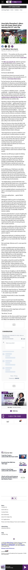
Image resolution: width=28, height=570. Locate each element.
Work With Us (4, 509)
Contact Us (4, 507)
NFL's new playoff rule (9, 61)
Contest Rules (4, 512)
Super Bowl (23, 57)
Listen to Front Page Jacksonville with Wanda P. (9, 470)
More (21, 9)
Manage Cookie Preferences (7, 548)
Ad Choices (12, 545)
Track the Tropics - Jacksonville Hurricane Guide (9, 456)
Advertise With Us (5, 528)
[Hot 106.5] (14, 2)
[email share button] (9, 46)
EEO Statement (5, 514)
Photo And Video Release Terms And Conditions (13, 521)
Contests (17, 9)
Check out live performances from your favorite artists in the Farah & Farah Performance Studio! (9, 478)
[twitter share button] (6, 46)
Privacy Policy (12, 544)
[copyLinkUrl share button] (12, 46)
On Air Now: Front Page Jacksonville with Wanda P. (14, 402)
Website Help (4, 534)
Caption (23, 41)
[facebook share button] (2, 46)
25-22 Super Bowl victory (14, 78)
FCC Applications (5, 519)
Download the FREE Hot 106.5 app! (8, 463)
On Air (12, 9)
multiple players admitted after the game (12, 97)
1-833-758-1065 (14, 416)
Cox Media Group (9, 542)
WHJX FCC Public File (6, 517)
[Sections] (2, 2)
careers (22, 545)
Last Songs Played (5, 9)
